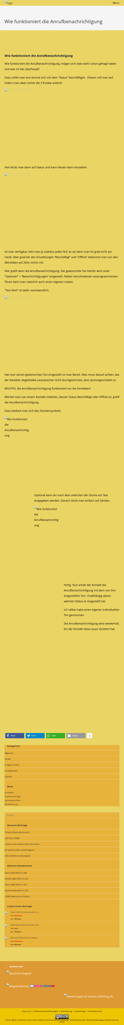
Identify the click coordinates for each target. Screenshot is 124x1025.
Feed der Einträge (12, 796)
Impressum (26, 1011)
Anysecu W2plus (22, 896)
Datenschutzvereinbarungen (46, 1011)
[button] (14, 735)
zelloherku (18, 915)
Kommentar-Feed (12, 800)
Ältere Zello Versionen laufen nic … (25, 912)
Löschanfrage (80, 1011)
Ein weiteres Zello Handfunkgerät (19, 850)
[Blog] (18, 986)
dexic (16, 928)
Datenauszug (66, 1011)
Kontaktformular (95, 1011)
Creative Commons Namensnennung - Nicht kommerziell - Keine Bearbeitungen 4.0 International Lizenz (77, 1021)
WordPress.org (11, 804)
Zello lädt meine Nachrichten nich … (26, 925)
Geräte (8, 759)
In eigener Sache (12, 764)
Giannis (8, 872)
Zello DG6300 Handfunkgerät (17, 855)
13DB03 (8, 896)
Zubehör (8, 776)
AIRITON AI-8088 (12, 838)
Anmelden (9, 792)
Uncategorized (11, 770)
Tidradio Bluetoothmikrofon (17, 832)
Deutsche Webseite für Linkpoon (24, 937)
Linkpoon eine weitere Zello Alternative (22, 844)
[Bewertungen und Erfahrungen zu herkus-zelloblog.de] (88, 996)
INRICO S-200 (21, 872)
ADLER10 (9, 878)
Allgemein (9, 753)
